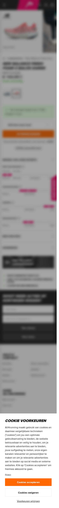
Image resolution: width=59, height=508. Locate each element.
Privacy (8, 474)
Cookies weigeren (28, 492)
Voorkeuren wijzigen (28, 501)
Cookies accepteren (28, 482)
